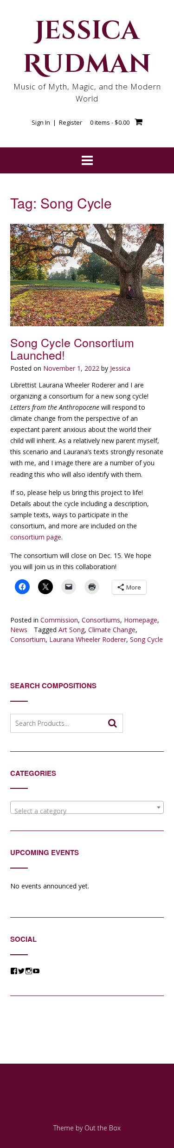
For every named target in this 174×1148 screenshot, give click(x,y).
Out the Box (102, 1127)
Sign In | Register (57, 122)
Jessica (120, 368)
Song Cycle (146, 639)
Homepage (140, 619)
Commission (59, 619)
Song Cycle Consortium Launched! (72, 348)
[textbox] (87, 811)
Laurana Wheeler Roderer (87, 639)
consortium (27, 537)
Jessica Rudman (87, 47)
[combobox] (87, 807)
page (53, 537)
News (18, 629)
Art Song (71, 629)
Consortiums (101, 619)
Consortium (27, 639)
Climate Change (111, 629)
